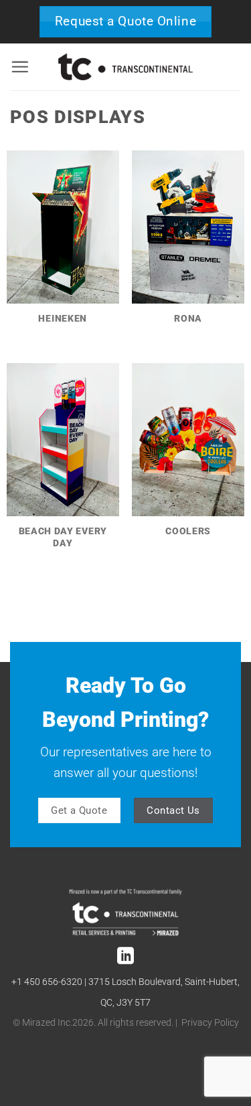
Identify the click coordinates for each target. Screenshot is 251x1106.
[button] (19, 66)
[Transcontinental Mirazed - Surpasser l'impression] (125, 67)
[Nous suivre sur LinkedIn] (125, 957)
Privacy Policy (210, 1022)
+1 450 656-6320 (46, 982)
